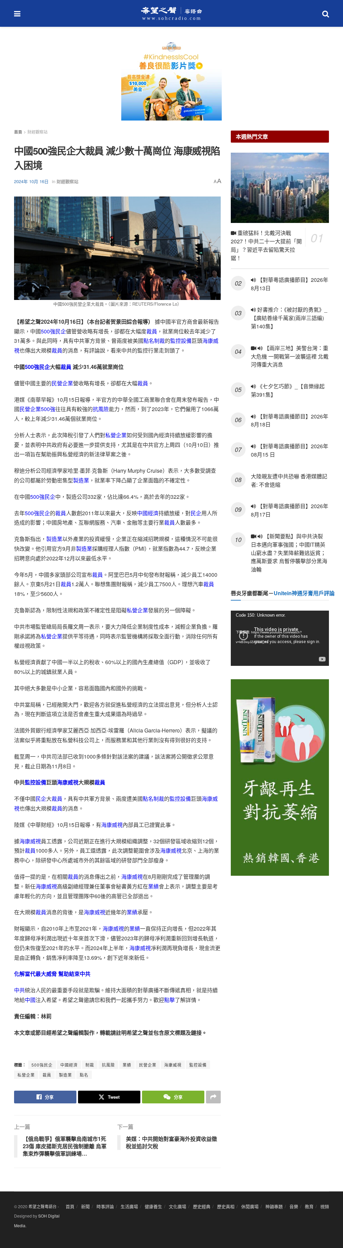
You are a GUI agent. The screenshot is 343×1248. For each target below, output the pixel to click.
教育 (309, 1206)
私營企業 (116, 435)
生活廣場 (129, 1206)
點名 (84, 1075)
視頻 (324, 1206)
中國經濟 (147, 513)
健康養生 (153, 1206)
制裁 (89, 1065)
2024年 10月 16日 (31, 181)
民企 (60, 331)
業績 (153, 886)
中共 (19, 990)
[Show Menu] (17, 13)
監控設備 (181, 340)
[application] (280, 638)
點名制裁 (154, 340)
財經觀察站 (37, 132)
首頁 (18, 132)
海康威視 (67, 782)
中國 (30, 1000)
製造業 (81, 480)
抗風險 (101, 409)
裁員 (151, 331)
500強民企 (42, 1065)
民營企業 (62, 383)
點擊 (169, 1000)
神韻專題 (274, 1206)
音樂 (293, 1206)
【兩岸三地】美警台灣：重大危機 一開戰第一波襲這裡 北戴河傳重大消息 (290, 356)
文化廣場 (177, 1206)
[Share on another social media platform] (213, 1097)
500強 (48, 331)
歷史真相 (225, 1206)
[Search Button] (325, 13)
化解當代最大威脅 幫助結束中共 (52, 974)
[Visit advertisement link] (171, 84)
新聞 (85, 1206)
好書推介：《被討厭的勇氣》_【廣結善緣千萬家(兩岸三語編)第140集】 (289, 318)
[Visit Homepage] (171, 13)
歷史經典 (201, 1206)
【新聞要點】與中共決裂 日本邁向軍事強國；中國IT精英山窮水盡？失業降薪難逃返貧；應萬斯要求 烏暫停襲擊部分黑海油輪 (289, 552)
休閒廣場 (250, 1206)
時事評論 (105, 1206)
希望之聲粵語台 (42, 1206)
